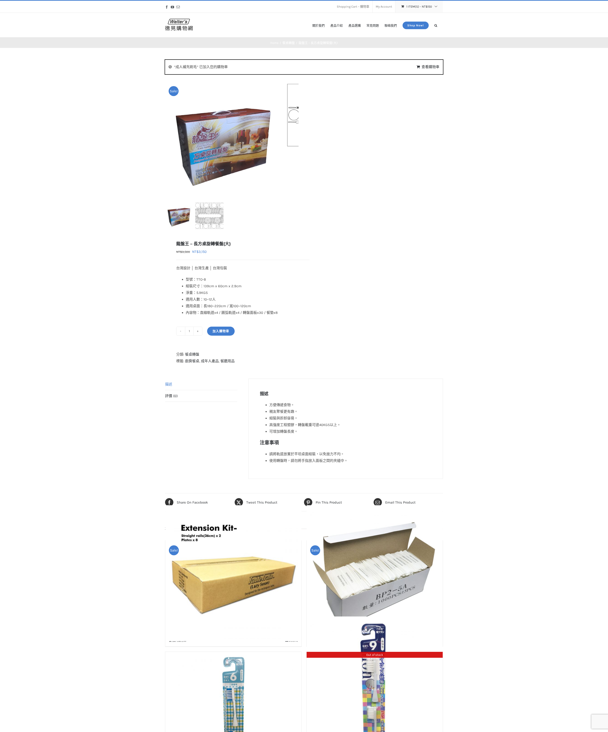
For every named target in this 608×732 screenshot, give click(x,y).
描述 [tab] (168, 384)
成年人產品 (210, 361)
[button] (435, 25)
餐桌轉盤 (192, 354)
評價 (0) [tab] (171, 396)
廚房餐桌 (192, 361)
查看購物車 (430, 67)
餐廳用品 (227, 361)
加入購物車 (221, 331)
